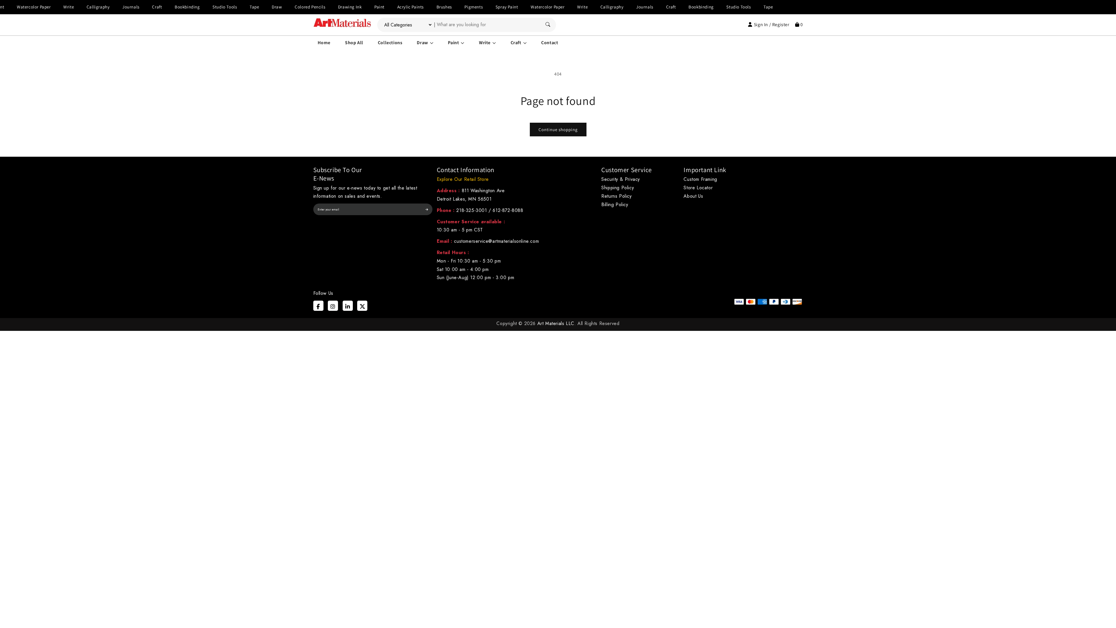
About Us (693, 196)
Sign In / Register (771, 25)
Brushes (419, 7)
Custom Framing (700, 179)
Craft (132, 7)
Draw (252, 7)
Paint (355, 7)
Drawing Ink (325, 7)
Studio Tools (200, 7)
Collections (390, 43)
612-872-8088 (508, 210)
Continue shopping (558, 129)
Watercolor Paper (523, 7)
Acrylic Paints (386, 7)
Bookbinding (163, 7)
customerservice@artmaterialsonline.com (496, 241)
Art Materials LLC (555, 323)
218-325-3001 (471, 210)
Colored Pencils (285, 7)
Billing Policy (614, 204)
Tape (230, 7)
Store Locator (698, 187)
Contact (549, 43)
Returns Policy (616, 196)
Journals (106, 7)
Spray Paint (482, 7)
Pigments (449, 7)
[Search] (548, 25)
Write (44, 7)
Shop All (354, 43)
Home (324, 43)
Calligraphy (73, 7)
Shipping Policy (617, 187)
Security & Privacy (620, 179)
